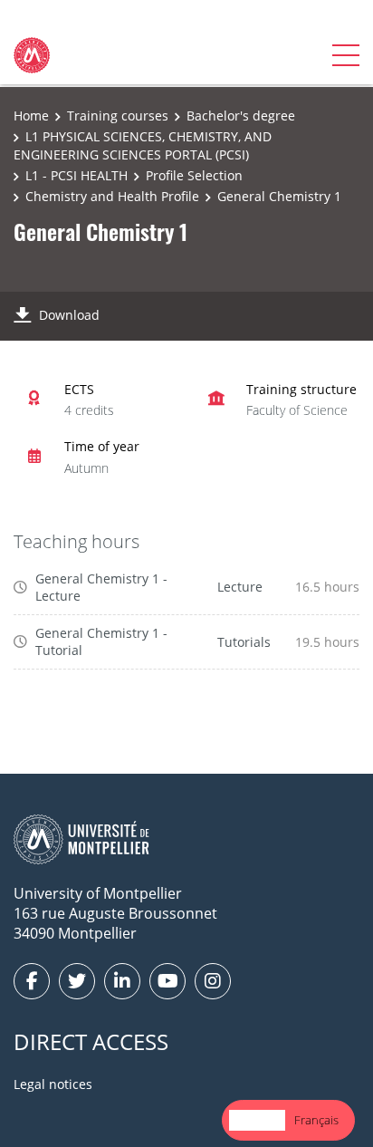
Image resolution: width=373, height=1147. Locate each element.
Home (31, 115)
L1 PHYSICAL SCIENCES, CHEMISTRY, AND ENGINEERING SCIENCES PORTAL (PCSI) (143, 145)
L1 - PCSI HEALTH (76, 175)
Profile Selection (194, 175)
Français (316, 1120)
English (257, 1120)
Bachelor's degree (240, 115)
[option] (316, 1120)
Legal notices (53, 1084)
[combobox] (257, 1120)
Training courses (117, 115)
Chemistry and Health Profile (112, 196)
